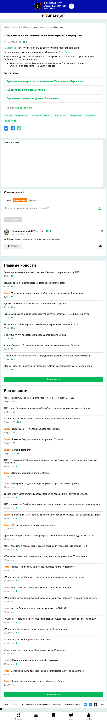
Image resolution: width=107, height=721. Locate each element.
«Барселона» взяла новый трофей (26, 89)
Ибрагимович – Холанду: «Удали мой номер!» (32, 429)
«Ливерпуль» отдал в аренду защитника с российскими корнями (41, 483)
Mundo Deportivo (23, 107)
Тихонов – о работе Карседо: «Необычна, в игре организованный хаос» (41, 324)
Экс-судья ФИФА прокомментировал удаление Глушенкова (35, 335)
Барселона (60, 115)
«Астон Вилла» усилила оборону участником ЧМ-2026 (35, 608)
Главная (7, 27)
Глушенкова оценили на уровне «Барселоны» (32, 98)
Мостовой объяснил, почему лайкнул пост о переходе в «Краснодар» (43, 293)
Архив (5, 705)
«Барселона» (10, 47)
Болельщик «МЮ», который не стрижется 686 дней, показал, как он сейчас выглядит (52, 515)
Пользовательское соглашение (35, 705)
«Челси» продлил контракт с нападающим (30, 525)
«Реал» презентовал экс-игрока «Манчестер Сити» (34, 681)
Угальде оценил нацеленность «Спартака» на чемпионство (34, 283)
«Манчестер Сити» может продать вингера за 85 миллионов (35, 629)
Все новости (53, 379)
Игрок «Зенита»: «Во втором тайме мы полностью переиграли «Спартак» (42, 345)
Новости (16, 27)
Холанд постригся (17, 450)
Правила (57, 705)
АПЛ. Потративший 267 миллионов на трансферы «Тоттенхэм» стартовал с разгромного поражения (50, 461)
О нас (14, 705)
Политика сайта (72, 705)
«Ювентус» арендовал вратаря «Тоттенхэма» (31, 660)
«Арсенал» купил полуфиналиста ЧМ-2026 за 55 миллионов (38, 587)
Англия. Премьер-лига (16, 115)
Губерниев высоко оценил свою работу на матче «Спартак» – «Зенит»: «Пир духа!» (47, 314)
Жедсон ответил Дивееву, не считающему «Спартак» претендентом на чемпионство (48, 366)
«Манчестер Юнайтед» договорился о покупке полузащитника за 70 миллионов (45, 556)
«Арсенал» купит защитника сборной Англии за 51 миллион (35, 650)
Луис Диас (64, 52)
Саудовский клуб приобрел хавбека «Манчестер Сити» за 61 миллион (44, 671)
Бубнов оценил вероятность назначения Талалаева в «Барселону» (45, 81)
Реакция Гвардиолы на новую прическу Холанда (33, 439)
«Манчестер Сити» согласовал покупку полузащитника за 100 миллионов (42, 418)
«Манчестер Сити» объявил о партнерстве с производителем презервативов (44, 577)
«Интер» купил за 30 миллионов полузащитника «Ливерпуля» (39, 567)
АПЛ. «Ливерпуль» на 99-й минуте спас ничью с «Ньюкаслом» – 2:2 (39, 398)
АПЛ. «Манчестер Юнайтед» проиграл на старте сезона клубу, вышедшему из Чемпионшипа (52, 504)
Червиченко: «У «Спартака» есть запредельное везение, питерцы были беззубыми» (47, 356)
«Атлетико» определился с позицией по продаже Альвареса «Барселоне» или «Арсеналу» (50, 619)
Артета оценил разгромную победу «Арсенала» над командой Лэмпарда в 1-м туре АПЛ (50, 535)
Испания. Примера (41, 115)
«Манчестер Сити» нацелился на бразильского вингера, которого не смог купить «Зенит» (50, 598)
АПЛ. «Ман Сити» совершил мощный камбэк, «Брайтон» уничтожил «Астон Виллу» (47, 408)
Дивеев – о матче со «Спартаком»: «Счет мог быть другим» (35, 303)
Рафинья (90, 115)
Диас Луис (10, 121)
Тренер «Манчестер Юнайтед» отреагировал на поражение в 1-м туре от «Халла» (46, 494)
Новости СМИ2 (11, 142)
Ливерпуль (76, 115)
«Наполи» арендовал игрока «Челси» (27, 473)
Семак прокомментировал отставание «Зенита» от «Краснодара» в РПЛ (41, 272)
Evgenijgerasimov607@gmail (25, 231)
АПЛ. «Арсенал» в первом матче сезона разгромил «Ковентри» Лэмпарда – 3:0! (45, 546)
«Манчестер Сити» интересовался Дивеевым (27, 639)
